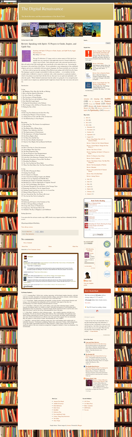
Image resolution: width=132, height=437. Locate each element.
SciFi (85, 110)
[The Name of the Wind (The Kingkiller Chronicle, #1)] (87, 35)
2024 (87, 120)
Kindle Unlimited (102, 106)
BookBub (56, 410)
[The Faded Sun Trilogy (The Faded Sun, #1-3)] (96, 36)
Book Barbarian (58, 406)
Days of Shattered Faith (94, 203)
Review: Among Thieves (93, 176)
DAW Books (87, 408)
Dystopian (97, 101)
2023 (87, 122)
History (91, 106)
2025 (87, 118)
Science (107, 108)
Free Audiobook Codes (59, 414)
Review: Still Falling (98, 63)
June (88, 181)
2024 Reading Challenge (90, 250)
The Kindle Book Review (92, 366)
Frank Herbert (94, 331)
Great (108, 103)
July (88, 179)
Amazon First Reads (59, 401)
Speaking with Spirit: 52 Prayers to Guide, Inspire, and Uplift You (51, 51)
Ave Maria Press (88, 403)
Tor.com (86, 410)
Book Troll (88, 281)
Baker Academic (88, 406)
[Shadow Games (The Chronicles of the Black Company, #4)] (61, 36)
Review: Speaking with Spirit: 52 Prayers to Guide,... (98, 152)
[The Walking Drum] (25, 36)
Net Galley (56, 418)
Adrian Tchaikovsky (93, 204)
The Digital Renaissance (42, 8)
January (89, 194)
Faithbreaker (91, 217)
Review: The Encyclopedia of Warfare (96, 165)
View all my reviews (27, 227)
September (90, 134)
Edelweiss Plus (57, 412)
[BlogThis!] (38, 232)
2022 (87, 125)
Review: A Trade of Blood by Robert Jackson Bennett (100, 380)
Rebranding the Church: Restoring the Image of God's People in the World (99, 224)
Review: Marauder (91, 167)
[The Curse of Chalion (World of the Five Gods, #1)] (78, 36)
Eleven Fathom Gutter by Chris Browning (96, 344)
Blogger (80, 425)
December (90, 127)
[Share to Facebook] (41, 232)
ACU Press (87, 401)
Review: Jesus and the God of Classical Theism (97, 170)
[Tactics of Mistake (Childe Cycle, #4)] (69, 36)
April (88, 186)
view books (93, 268)
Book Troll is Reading (98, 201)
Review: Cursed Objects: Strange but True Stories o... (97, 146)
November (90, 130)
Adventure (86, 99)
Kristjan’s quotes (90, 317)
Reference (100, 108)
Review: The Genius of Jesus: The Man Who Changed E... (98, 161)
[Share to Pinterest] (43, 232)
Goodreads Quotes (106, 335)
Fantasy (108, 101)
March (89, 189)
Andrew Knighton (93, 211)
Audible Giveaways (58, 403)
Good (98, 103)
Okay (27, 234)
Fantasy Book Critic (91, 378)
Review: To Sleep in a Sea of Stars (96, 156)
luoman (69, 425)
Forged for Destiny (93, 210)
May (88, 184)
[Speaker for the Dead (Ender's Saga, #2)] (34, 36)
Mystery (86, 108)
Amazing (96, 99)
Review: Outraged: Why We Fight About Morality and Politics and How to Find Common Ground (101, 52)
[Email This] (36, 232)
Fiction (90, 104)
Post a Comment (28, 243)
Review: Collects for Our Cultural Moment (98, 143)
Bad (90, 101)
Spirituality (31, 234)
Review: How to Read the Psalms (101, 73)
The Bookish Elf (90, 354)
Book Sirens (57, 408)
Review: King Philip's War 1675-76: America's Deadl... (96, 139)
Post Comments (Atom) (34, 249)
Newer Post (25, 246)
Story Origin (57, 420)
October (89, 132)
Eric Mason (92, 227)
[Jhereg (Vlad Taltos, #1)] (52, 36)
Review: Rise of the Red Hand (94, 174)
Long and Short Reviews (92, 342)
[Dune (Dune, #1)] (43, 36)
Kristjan (91, 253)
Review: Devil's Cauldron (93, 158)
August (89, 137)
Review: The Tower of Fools (94, 149)
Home (50, 246)
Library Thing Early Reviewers (62, 416)
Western (106, 110)
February (89, 191)
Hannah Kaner (92, 218)
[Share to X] (39, 232)
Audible (107, 98)
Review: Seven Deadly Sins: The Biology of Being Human (101, 83)
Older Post (75, 246)
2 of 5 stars (42, 54)
